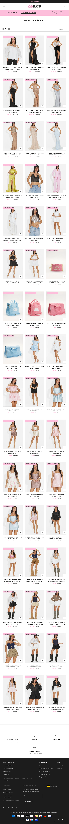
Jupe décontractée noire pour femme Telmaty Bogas (56, 538)
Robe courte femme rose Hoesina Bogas (56, 452)
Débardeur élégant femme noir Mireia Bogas (34, 196)
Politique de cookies (44, 774)
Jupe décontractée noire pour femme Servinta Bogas (12, 623)
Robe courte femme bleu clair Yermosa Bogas (34, 367)
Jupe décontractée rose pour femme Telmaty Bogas (34, 538)
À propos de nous (61, 765)
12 (42, 719)
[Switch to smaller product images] (6, 29)
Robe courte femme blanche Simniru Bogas (12, 495)
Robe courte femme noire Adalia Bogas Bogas (13, 282)
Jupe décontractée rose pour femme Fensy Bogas (12, 708)
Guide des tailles (7, 789)
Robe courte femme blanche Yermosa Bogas (56, 367)
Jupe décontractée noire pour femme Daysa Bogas (56, 665)
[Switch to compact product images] (9, 29)
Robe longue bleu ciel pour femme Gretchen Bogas (56, 154)
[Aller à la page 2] (47, 719)
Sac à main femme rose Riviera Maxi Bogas (56, 324)
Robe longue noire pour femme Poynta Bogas (56, 68)
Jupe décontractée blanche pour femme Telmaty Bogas (12, 580)
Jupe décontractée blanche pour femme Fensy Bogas (56, 708)
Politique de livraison (8, 792)
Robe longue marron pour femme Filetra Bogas (34, 111)
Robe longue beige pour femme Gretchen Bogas (34, 154)
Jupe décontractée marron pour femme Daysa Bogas (12, 665)
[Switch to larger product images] (3, 29)
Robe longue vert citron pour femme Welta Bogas (12, 196)
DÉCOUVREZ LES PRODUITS (28, 12)
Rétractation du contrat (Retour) (11, 800)
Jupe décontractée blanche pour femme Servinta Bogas (56, 580)
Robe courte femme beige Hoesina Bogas (34, 452)
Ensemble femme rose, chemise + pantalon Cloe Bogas (56, 196)
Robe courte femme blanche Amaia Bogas (56, 239)
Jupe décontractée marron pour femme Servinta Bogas (34, 580)
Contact (41, 765)
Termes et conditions (44, 771)
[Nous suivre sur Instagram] (8, 807)
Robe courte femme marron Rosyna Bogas (34, 495)
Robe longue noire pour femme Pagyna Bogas (12, 111)
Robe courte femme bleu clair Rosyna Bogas (12, 538)
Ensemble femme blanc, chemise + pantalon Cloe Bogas (13, 239)
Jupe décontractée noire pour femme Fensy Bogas (34, 708)
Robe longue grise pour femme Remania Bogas (56, 111)
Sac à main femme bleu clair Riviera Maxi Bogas (12, 367)
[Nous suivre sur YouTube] (12, 807)
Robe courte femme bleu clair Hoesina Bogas (56, 410)
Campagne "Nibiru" (44, 777)
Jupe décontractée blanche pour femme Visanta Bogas (56, 623)
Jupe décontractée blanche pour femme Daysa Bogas (34, 665)
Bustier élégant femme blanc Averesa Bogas (34, 239)
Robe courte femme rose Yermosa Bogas (12, 410)
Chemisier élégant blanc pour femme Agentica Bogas (12, 68)
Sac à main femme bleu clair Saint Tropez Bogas (12, 324)
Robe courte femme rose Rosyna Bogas (56, 495)
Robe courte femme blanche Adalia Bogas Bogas (34, 282)
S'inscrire (29, 801)
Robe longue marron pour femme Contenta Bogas (12, 154)
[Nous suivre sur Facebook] (3, 807)
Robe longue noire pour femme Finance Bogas (34, 68)
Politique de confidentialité (46, 768)
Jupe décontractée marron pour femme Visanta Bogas (34, 623)
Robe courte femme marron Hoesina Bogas (12, 452)
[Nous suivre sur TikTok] (17, 807)
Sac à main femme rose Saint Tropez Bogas (34, 324)
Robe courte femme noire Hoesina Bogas (34, 410)
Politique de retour (7, 795)
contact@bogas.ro (8, 768)
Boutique (59, 768)
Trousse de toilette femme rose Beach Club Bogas (56, 282)
